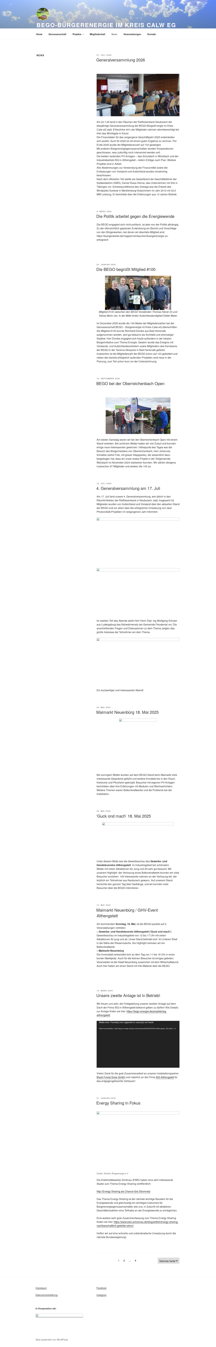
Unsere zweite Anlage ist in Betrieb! (128, 995)
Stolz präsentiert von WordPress (52, 1339)
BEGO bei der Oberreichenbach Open (130, 383)
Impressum (41, 1288)
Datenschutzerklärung (47, 1295)
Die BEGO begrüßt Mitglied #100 (125, 269)
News (114, 34)
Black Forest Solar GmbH (111, 1077)
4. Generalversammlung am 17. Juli (128, 488)
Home (39, 34)
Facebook (101, 1288)
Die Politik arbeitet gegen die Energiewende (135, 216)
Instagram (101, 1295)
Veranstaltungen (132, 34)
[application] (138, 1044)
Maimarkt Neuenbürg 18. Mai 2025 (127, 712)
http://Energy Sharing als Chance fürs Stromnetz (123, 1191)
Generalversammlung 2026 (120, 60)
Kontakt (151, 34)
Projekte (77, 34)
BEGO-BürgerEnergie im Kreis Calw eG (106, 25)
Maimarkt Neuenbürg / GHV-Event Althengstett (127, 912)
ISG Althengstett (165, 1077)
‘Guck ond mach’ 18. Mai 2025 (123, 816)
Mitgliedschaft (97, 34)
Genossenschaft (57, 34)
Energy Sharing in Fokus (118, 1103)
